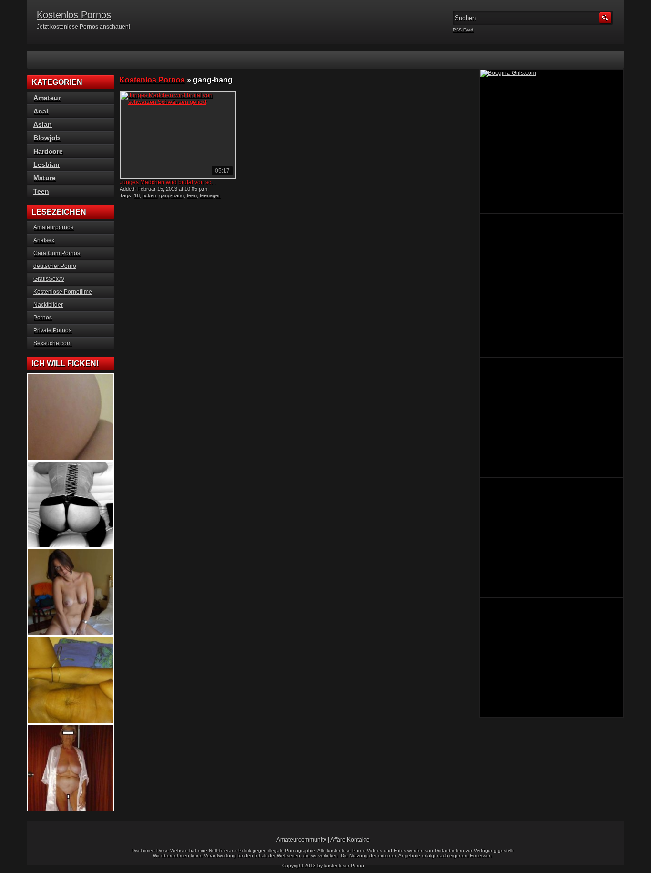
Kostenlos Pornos (74, 15)
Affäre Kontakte (350, 839)
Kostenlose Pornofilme (62, 291)
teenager (210, 195)
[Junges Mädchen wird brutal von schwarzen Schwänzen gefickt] (178, 135)
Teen (41, 191)
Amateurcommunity (301, 839)
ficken (149, 195)
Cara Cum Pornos (56, 253)
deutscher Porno (54, 266)
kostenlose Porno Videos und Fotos (366, 850)
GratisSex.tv (48, 279)
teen (192, 195)
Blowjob (46, 138)
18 (137, 195)
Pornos (42, 317)
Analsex (43, 240)
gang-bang (171, 195)
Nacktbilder (48, 304)
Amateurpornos (53, 227)
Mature (44, 178)
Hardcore (48, 151)
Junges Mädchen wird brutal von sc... (167, 182)
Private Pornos (52, 330)
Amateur (47, 98)
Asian (42, 124)
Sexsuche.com (52, 343)
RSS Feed (463, 30)
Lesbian (46, 164)
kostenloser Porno (344, 865)
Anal (40, 111)
